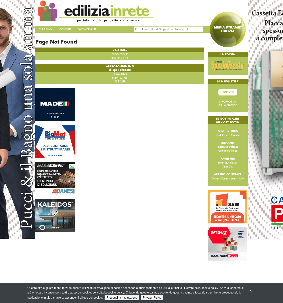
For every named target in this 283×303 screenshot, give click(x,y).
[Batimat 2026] (227, 244)
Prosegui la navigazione (122, 297)
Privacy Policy (152, 297)
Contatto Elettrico (227, 150)
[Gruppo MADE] (55, 104)
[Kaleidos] (55, 215)
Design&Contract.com (223, 178)
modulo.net (222, 135)
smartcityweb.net (227, 162)
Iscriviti (228, 92)
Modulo (235, 135)
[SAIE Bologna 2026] (227, 206)
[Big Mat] (55, 141)
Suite (241, 178)
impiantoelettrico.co (227, 146)
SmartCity (227, 166)
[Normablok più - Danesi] (55, 178)
